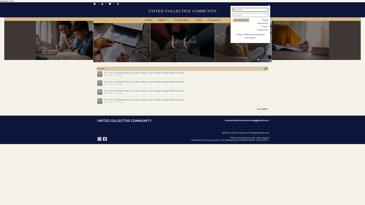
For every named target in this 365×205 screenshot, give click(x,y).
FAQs (199, 20)
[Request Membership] (102, 4)
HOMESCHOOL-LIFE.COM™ (253, 140)
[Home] (94, 4)
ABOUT (164, 20)
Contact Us (214, 20)
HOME (148, 20)
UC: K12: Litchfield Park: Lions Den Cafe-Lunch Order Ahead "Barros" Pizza (144, 72)
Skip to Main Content (257, 135)
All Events (262, 109)
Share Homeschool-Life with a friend (249, 138)
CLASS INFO (183, 20)
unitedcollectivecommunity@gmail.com (247, 120)
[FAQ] (110, 4)
